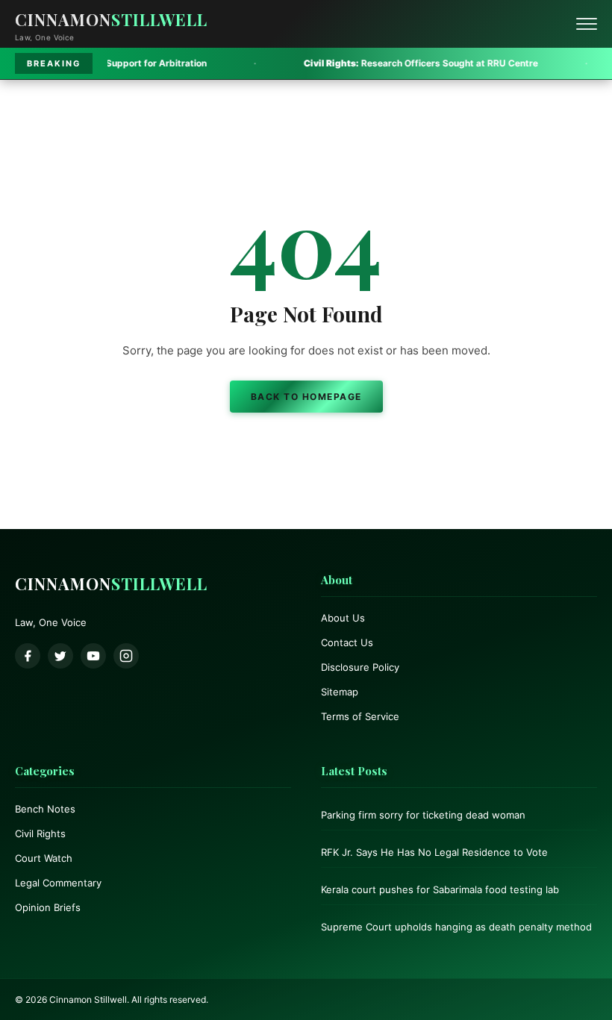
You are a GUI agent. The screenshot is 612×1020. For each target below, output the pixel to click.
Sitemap (339, 692)
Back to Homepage (306, 396)
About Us (343, 618)
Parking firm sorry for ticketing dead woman (423, 815)
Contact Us (347, 642)
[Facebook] (27, 656)
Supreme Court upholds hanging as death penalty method (456, 927)
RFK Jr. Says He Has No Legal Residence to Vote (434, 852)
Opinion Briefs (48, 907)
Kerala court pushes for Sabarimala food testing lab (440, 889)
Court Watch (43, 858)
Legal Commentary (58, 883)
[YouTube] (93, 656)
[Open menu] (586, 23)
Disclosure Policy (360, 667)
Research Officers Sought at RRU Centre (383, 63)
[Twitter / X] (60, 656)
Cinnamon (111, 19)
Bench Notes (45, 809)
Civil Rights (40, 833)
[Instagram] (126, 656)
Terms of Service (360, 716)
